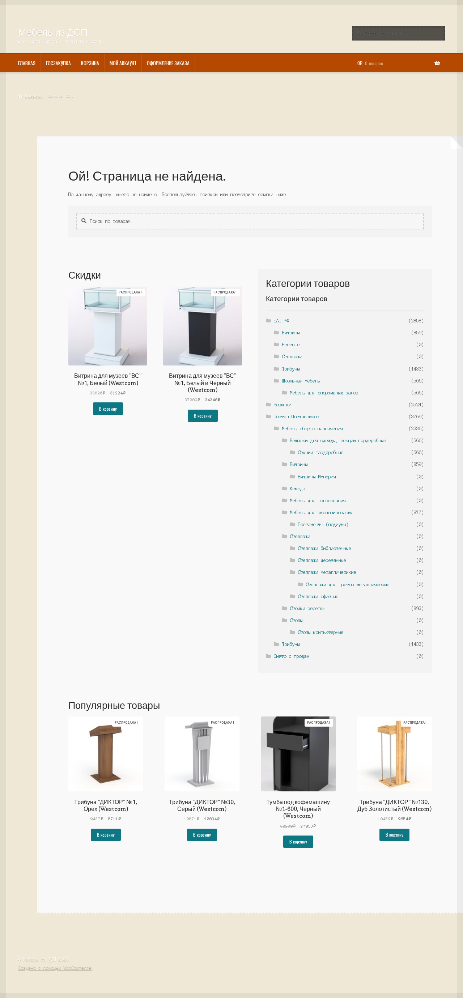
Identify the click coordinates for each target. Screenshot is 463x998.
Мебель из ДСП (53, 32)
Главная (26, 63)
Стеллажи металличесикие (327, 572)
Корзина (90, 63)
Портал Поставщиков (296, 416)
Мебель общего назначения (312, 428)
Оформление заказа (168, 63)
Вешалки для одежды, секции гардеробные (338, 440)
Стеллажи (292, 356)
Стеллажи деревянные (322, 560)
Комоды (297, 488)
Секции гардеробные (321, 452)
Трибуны (291, 369)
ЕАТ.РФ (281, 320)
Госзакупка (58, 63)
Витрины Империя (317, 476)
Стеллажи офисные (318, 596)
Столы (296, 620)
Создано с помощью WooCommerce (55, 967)
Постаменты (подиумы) (323, 524)
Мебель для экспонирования (321, 512)
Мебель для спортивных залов (324, 392)
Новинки (283, 404)
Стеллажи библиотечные (324, 548)
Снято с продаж (291, 656)
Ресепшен (292, 344)
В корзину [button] (108, 409)
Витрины (291, 332)
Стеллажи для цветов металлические (348, 584)
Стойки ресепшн (308, 608)
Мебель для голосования (318, 500)
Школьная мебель (301, 381)
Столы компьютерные (321, 632)
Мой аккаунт (123, 63)
